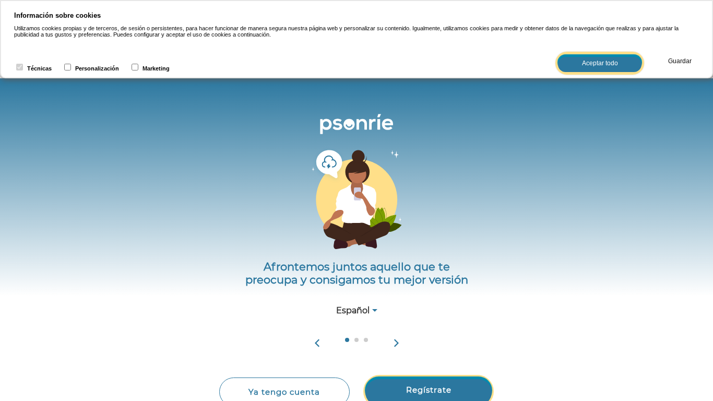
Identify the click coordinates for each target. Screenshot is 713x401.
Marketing (156, 68)
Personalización (97, 68)
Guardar (680, 61)
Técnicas (39, 68)
